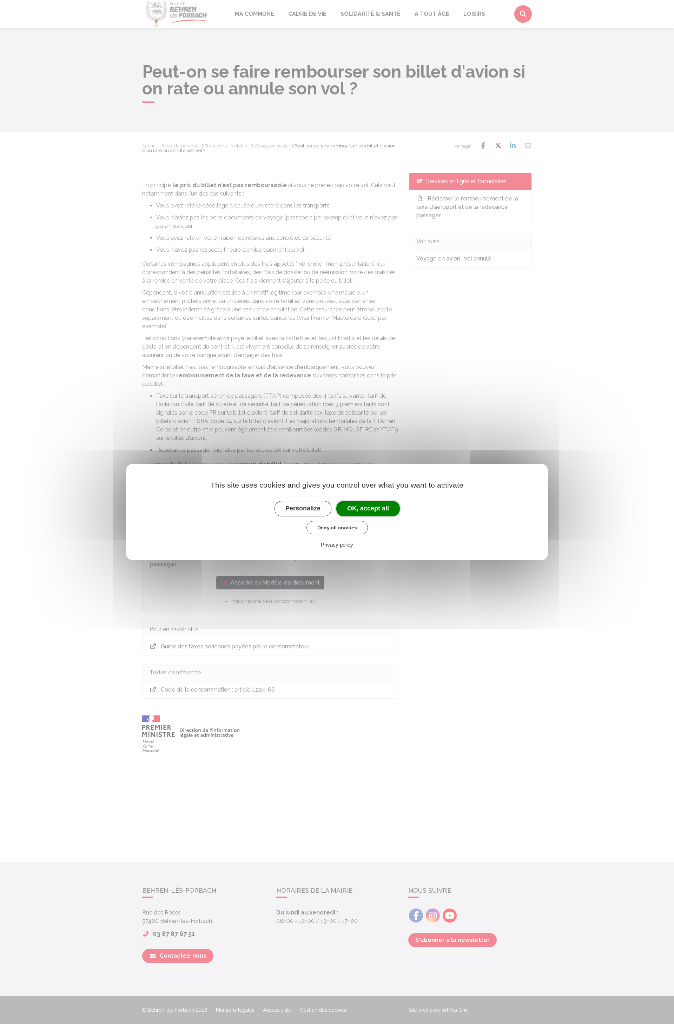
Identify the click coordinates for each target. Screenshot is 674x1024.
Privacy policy (337, 545)
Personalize (303, 508)
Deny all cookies (337, 527)
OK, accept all (368, 508)
